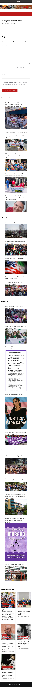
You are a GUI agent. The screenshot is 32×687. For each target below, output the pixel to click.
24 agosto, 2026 (26, 616)
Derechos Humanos (6, 604)
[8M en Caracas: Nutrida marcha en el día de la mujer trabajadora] (16, 439)
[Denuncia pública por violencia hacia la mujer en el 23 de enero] (16, 370)
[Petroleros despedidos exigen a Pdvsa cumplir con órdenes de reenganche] (16, 184)
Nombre (5, 66)
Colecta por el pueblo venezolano (13, 222)
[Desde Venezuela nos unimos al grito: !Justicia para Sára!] (16, 413)
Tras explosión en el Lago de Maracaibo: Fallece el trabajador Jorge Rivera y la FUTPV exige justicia (15, 197)
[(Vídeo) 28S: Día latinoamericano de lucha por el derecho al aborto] (16, 336)
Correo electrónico (20, 66)
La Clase (19, 636)
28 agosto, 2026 (11, 621)
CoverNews (12, 684)
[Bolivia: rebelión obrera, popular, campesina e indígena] (16, 290)
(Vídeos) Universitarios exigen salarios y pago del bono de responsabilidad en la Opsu (15, 155)
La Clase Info (5, 23)
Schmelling (5, 621)
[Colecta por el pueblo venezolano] (16, 230)
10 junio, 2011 (13, 23)
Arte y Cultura (25, 636)
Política (10, 606)
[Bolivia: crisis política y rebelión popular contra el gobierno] (16, 249)
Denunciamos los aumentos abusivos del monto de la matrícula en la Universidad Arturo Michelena (15, 496)
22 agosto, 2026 (11, 651)
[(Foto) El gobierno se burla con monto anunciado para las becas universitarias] (16, 573)
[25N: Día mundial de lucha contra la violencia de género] (16, 316)
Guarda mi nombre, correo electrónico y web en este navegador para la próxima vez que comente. (16, 84)
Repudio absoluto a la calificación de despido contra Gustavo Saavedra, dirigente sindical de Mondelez (14, 104)
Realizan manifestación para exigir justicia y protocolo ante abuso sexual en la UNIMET (15, 520)
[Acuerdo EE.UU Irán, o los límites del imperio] (16, 267)
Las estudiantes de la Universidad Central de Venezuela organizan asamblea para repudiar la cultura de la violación (15, 478)
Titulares (4, 603)
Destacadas (5, 606)
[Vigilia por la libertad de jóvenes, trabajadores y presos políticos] (16, 465)
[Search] (29, 14)
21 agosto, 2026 (26, 648)
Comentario (6, 46)
